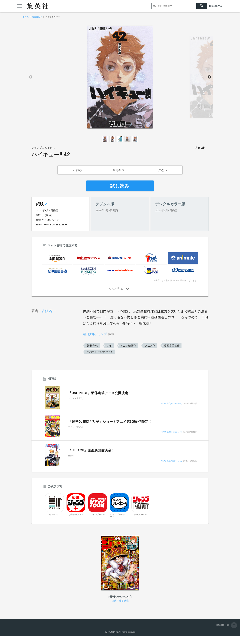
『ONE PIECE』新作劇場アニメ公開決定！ (100, 393)
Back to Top (226, 624)
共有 (197, 147)
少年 (109, 345)
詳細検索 (217, 5)
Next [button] (209, 77)
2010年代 (92, 345)
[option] (120, 77)
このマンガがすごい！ (100, 351)
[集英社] (38, 5)
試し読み (120, 186)
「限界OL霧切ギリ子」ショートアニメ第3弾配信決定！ (110, 422)
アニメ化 (150, 345)
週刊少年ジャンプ (95, 334)
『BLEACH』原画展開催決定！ (91, 450)
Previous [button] (30, 77)
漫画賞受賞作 (172, 345)
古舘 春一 (49, 311)
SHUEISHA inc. (112, 632)
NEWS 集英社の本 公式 (171, 404)
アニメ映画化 (128, 345)
